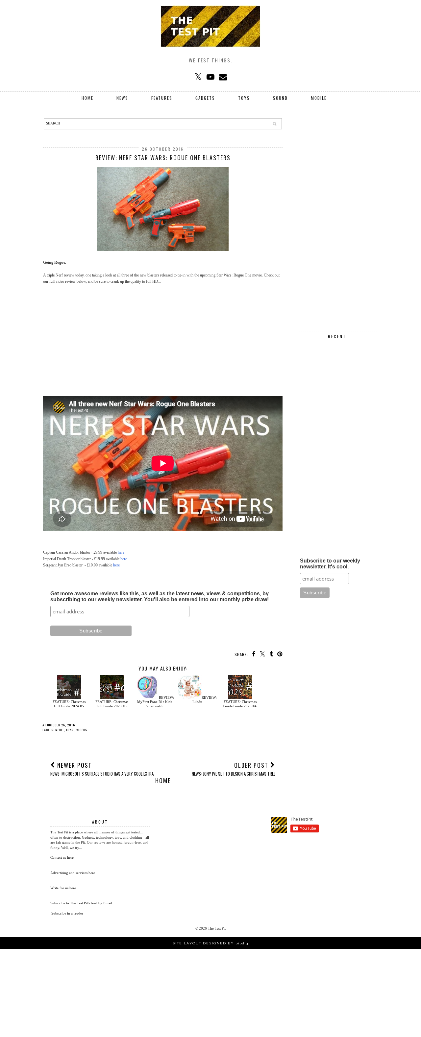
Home (87, 98)
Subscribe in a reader (67, 913)
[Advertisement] (163, 337)
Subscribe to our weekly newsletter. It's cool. (330, 563)
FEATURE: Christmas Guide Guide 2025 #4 (240, 704)
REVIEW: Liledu (204, 699)
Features (161, 98)
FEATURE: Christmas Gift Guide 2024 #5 (69, 704)
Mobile (319, 98)
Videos (81, 729)
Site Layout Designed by (210, 943)
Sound (280, 98)
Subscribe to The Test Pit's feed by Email (81, 903)
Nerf (59, 729)
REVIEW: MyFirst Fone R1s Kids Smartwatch (155, 701)
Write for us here (63, 888)
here (121, 552)
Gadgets (205, 98)
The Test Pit (217, 928)
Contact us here (62, 857)
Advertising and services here (72, 873)
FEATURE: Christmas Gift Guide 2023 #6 (111, 704)
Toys (244, 98)
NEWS (122, 98)
